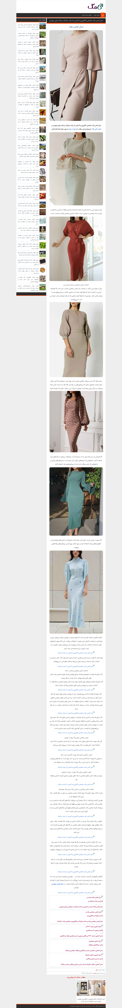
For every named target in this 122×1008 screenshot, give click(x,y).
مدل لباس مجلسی (57, 884)
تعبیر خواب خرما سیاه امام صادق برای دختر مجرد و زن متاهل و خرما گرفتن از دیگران (28, 262)
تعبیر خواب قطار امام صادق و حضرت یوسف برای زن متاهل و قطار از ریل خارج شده (28, 213)
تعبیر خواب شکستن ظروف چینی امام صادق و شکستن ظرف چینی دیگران (28, 155)
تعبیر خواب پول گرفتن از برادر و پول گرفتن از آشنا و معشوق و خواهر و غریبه (28, 104)
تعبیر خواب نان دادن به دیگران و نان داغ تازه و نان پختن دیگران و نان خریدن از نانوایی (28, 122)
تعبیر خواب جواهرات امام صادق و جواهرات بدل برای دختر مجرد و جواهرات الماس (28, 279)
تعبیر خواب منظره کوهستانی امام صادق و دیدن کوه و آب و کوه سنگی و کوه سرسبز (28, 147)
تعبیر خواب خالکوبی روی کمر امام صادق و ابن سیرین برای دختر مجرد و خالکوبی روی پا (28, 130)
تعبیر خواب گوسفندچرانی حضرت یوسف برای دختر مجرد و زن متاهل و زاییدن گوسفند (28, 288)
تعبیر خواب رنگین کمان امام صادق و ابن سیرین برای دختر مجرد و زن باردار (28, 204)
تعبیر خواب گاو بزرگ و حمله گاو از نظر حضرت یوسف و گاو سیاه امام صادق (28, 254)
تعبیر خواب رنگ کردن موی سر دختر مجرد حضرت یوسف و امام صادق (28, 171)
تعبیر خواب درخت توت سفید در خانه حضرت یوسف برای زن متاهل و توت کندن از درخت (28, 139)
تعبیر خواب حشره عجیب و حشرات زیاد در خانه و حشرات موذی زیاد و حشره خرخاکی (28, 237)
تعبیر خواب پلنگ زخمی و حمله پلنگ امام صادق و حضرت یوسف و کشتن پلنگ (28, 53)
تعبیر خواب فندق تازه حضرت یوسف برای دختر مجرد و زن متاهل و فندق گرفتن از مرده (28, 246)
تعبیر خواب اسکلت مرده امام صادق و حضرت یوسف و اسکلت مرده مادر (28, 229)
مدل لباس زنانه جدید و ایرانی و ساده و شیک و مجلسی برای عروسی (81, 906)
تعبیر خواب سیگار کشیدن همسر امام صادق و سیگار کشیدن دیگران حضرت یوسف (28, 78)
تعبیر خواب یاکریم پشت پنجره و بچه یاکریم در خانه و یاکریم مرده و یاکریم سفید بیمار (28, 188)
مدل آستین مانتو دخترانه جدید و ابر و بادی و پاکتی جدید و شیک (82, 964)
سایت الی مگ (96, 129)
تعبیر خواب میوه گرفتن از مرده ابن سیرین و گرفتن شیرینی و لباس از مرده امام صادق (28, 113)
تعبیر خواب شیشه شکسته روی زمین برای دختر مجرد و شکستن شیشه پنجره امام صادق (28, 96)
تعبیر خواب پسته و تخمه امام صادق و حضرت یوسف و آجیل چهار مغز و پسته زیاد (28, 271)
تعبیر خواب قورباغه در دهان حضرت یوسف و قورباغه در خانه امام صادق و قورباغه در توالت (28, 35)
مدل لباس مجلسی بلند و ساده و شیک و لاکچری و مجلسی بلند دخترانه (80, 921)
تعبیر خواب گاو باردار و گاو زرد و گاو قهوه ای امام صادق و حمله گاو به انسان (28, 70)
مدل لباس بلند (76, 27)
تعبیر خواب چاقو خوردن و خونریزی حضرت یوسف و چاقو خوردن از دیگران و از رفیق (28, 87)
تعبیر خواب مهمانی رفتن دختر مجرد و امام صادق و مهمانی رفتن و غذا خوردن (28, 179)
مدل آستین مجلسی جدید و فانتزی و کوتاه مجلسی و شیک (84, 950)
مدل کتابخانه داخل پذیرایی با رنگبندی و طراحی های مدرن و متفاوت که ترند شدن (91, 1000)
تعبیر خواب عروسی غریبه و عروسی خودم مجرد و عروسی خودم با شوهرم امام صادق (28, 44)
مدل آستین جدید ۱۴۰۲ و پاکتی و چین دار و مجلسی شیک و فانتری (81, 936)
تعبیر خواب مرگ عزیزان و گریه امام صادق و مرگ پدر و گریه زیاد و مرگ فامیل (28, 61)
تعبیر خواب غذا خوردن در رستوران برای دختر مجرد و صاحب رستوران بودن (28, 163)
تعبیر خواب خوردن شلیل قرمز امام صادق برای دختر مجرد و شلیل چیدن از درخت (28, 197)
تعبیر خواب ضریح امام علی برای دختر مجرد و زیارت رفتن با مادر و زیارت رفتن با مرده (28, 27)
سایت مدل (72, 129)
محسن (95, 973)
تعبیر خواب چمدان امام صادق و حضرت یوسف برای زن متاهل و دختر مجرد (28, 221)
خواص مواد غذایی (87, 15)
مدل (103, 15)
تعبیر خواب (97, 15)
